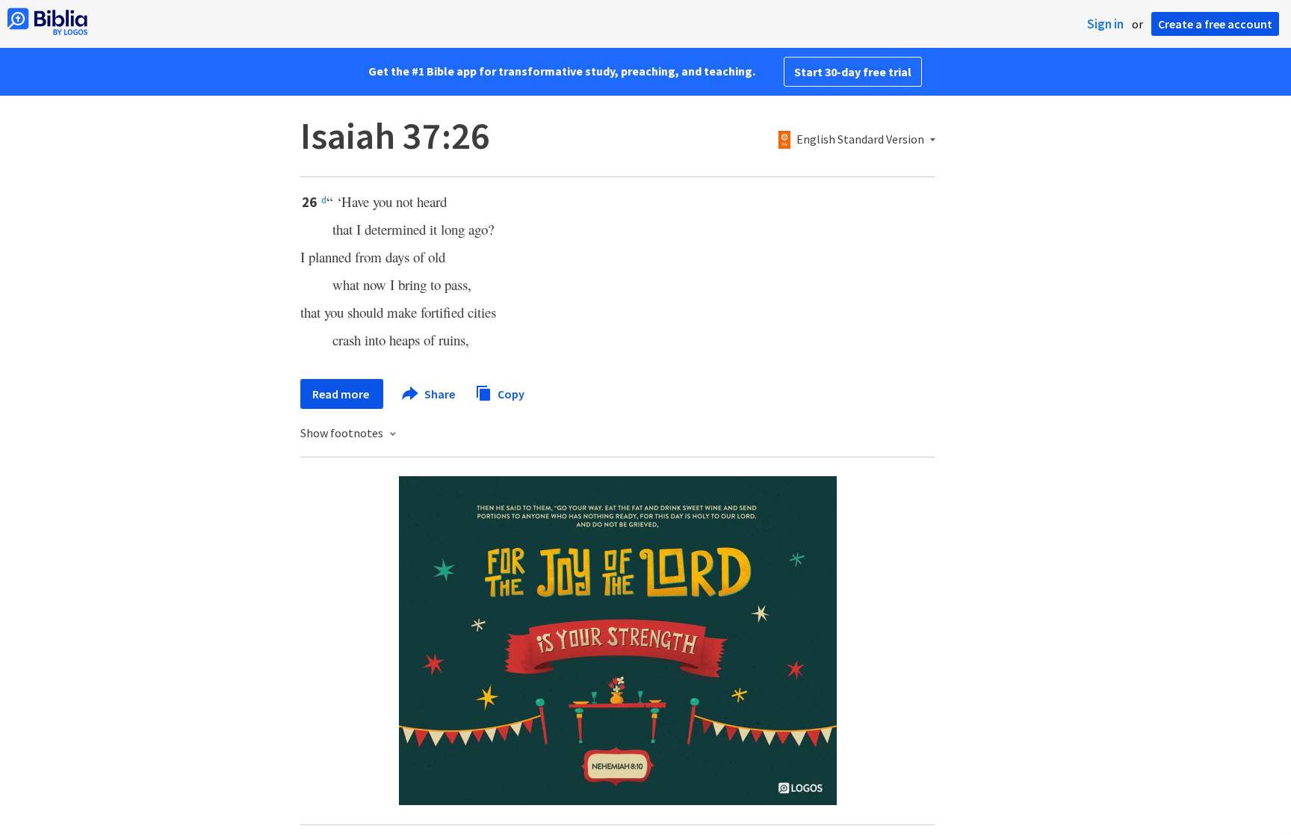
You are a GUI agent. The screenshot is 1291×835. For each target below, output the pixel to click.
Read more (341, 393)
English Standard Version (860, 140)
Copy (509, 393)
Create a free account (1215, 23)
